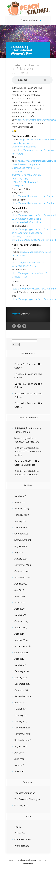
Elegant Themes (28, 860)
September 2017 (22, 696)
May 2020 (19, 602)
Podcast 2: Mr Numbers (26, 474)
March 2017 (20, 709)
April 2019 (19, 634)
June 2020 (19, 596)
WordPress (28, 864)
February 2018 (21, 671)
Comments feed (22, 839)
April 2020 (19, 609)
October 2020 (21, 571)
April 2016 (19, 771)
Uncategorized (21, 805)
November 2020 (22, 565)
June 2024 (19, 502)
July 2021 (19, 552)
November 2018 (22, 646)
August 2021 (20, 546)
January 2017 (20, 721)
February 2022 (21, 515)
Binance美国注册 (22, 461)
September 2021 (22, 540)
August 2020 (20, 583)
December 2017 (22, 684)
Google (14, 326)
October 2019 (21, 621)
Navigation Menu (29, 20)
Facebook (19, 326)
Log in (17, 827)
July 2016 (19, 752)
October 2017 (21, 690)
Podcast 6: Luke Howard (26, 441)
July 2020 (19, 590)
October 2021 (21, 533)
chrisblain (34, 65)
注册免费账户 (20, 428)
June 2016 (19, 759)
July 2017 (19, 702)
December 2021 (22, 527)
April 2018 (19, 659)
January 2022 (21, 521)
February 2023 (21, 508)
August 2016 (20, 746)
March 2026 (20, 496)
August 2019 (20, 627)
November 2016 (22, 734)
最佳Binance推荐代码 (24, 448)
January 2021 (20, 558)
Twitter (24, 326)
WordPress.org (21, 845)
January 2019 (21, 640)
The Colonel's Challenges (27, 799)
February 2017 (21, 715)
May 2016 (19, 765)
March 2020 (20, 615)
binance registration (24, 438)
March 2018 (20, 665)
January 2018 (21, 677)
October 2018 (21, 652)
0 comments (25, 70)
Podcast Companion (24, 793)
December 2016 (22, 727)
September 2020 (22, 577)
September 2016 (22, 740)
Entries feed (20, 833)
